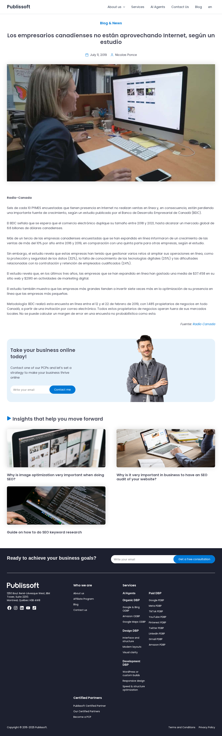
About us (114, 7)
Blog (198, 7)
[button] (123, 7)
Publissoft (18, 7)
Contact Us (180, 7)
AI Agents (158, 7)
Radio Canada (204, 324)
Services (137, 7)
